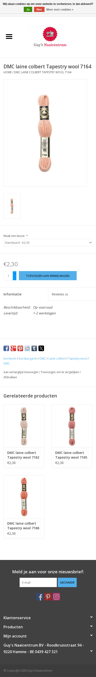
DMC (43, 359)
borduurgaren (28, 359)
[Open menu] (9, 36)
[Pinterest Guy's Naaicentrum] (48, 596)
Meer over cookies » (59, 9)
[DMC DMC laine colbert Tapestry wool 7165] (72, 426)
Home (7, 72)
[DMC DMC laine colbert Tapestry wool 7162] (24, 426)
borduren (9, 359)
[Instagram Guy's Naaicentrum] (56, 596)
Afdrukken (10, 377)
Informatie (12, 294)
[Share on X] (41, 348)
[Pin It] (20, 348)
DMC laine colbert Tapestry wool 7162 (23, 455)
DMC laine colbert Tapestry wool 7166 (23, 525)
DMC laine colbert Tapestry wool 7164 (42, 72)
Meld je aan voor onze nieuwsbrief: (48, 571)
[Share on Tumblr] (34, 348)
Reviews (60, 294)
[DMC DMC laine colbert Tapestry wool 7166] (24, 496)
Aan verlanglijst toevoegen (21, 372)
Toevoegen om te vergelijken (60, 372)
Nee (39, 9)
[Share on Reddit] (27, 348)
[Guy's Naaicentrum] (57, 37)
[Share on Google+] (13, 348)
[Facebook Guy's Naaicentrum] (39, 596)
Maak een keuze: (15, 236)
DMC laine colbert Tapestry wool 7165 (71, 455)
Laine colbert (57, 359)
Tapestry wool (77, 359)
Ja (28, 9)
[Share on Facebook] (6, 348)
